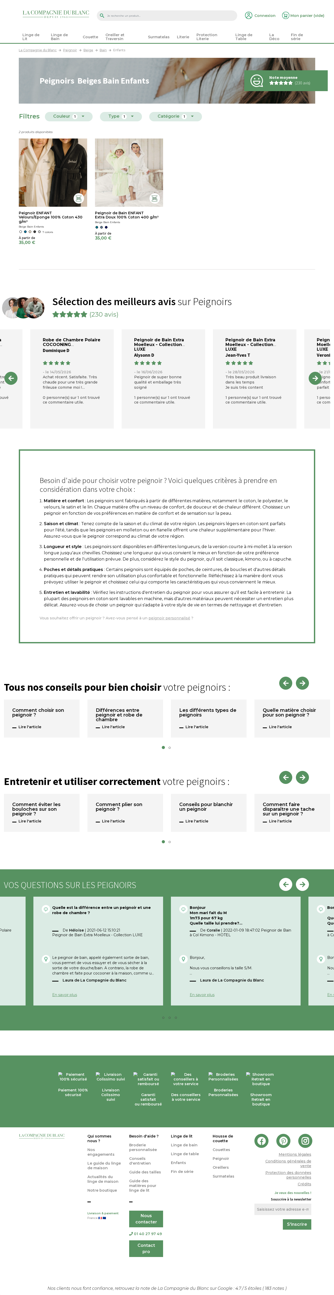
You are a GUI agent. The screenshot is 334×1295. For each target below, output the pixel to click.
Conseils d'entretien (140, 1161)
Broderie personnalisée (143, 1147)
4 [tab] (177, 1019)
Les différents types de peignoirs (207, 713)
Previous (10, 378)
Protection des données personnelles (288, 1175)
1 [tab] (165, 749)
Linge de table (185, 1154)
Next (315, 378)
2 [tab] (171, 749)
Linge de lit (182, 1136)
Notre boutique (102, 1190)
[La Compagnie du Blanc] (56, 14)
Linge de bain (184, 1145)
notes (275, 1288)
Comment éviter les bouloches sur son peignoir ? (36, 809)
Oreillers (221, 1167)
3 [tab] (171, 1019)
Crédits (304, 1184)
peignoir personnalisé (169, 618)
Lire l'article (30, 727)
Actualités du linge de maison (102, 1179)
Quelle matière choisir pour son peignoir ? (289, 713)
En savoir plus (64, 994)
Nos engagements (101, 1152)
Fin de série (182, 1171)
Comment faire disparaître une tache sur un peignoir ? (289, 809)
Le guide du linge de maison (104, 1165)
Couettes (221, 1149)
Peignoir (221, 1158)
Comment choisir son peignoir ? (38, 713)
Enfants (178, 1162)
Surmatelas (223, 1176)
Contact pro (146, 1248)
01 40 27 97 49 (148, 1233)
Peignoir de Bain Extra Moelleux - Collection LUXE (159, 344)
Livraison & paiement (102, 1216)
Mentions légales (295, 1154)
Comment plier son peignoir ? (119, 807)
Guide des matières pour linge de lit (142, 1186)
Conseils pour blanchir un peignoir (206, 807)
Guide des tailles (145, 1172)
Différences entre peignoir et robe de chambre (119, 715)
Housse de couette (223, 1138)
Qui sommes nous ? (99, 1138)
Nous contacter (146, 1218)
